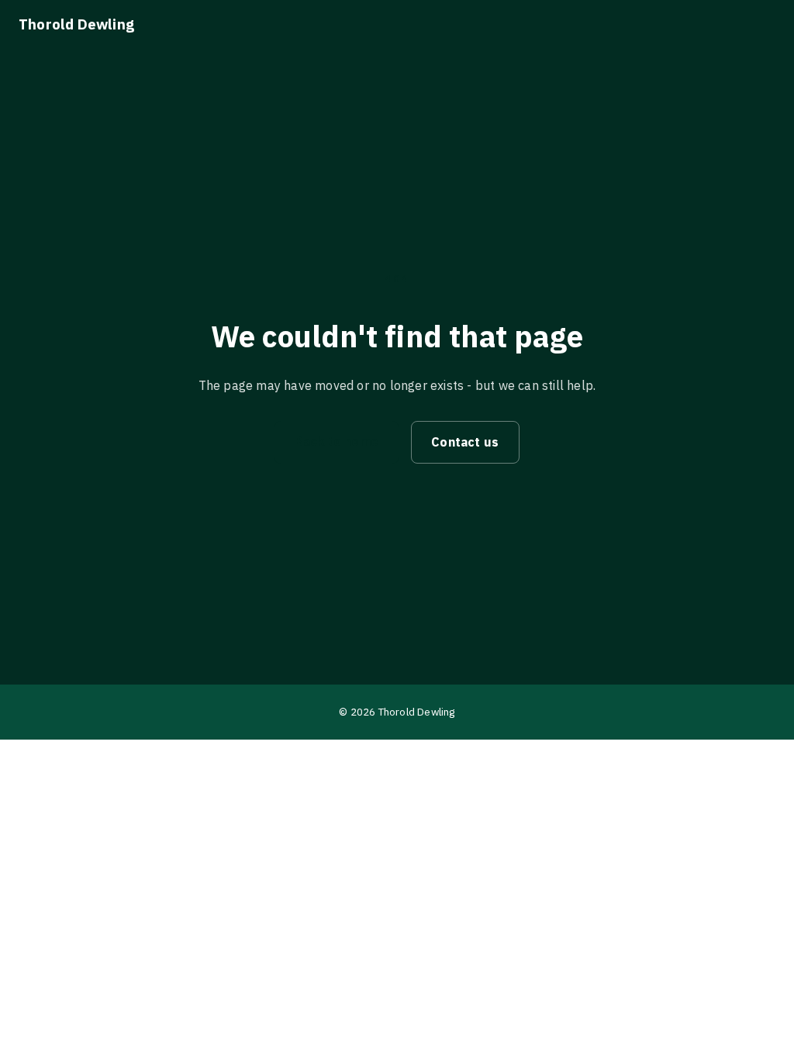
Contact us (465, 442)
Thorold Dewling (76, 24)
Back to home (336, 441)
